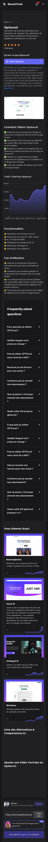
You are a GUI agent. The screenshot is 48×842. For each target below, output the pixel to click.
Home (6, 22)
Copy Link (38, 814)
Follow (39, 804)
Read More (9, 88)
